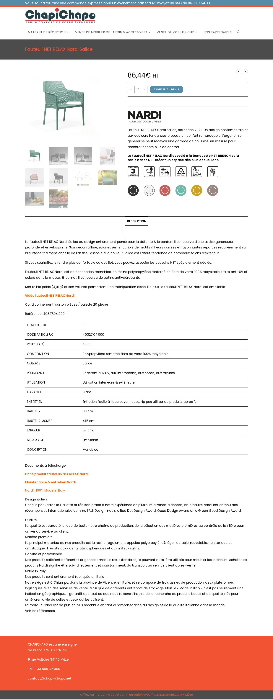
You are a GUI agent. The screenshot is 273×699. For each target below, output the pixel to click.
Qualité (31, 520)
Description (136, 221)
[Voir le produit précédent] (238, 71)
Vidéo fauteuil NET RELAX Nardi (49, 295)
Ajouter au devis (166, 89)
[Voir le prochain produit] (245, 71)
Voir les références (40, 611)
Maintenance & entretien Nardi (50, 482)
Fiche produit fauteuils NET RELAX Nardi (56, 474)
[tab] (136, 221)
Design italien (36, 499)
